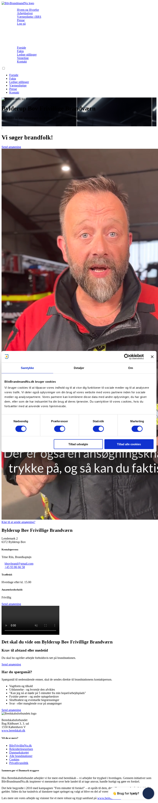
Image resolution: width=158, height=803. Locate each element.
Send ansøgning (11, 147)
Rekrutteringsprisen (21, 749)
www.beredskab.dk (13, 730)
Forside (21, 47)
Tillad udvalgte (78, 444)
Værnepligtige (18, 85)
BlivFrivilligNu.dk (20, 745)
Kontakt (22, 61)
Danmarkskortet (19, 752)
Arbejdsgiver (25, 13)
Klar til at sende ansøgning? (18, 522)
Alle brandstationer (20, 756)
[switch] (59, 429)
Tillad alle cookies (129, 444)
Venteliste (23, 58)
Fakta (20, 51)
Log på (21, 23)
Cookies (14, 759)
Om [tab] (130, 367)
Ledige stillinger (27, 54)
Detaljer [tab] (79, 367)
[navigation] (18, 3)
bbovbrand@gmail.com (19, 563)
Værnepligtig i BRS (29, 16)
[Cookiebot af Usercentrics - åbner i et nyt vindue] (127, 356)
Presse (21, 20)
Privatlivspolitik (18, 763)
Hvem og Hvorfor (28, 9)
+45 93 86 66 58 (15, 567)
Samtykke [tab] (27, 367)
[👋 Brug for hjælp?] (148, 793)
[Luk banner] (152, 356)
